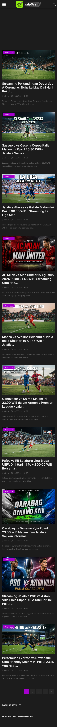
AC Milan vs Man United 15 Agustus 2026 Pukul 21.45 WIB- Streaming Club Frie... (28, 279)
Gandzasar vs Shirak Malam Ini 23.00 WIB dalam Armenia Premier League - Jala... (27, 402)
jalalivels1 (6, 96)
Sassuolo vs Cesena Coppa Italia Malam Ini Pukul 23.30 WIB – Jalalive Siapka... (26, 149)
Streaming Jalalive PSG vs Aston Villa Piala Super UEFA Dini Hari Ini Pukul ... (27, 600)
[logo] (28, 4)
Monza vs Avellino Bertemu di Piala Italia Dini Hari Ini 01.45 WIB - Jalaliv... (27, 340)
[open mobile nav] (4, 4)
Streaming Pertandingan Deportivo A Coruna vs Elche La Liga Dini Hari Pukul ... (27, 87)
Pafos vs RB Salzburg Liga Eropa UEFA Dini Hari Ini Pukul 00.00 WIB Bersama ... (27, 464)
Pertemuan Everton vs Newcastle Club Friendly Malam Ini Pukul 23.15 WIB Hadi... (28, 661)
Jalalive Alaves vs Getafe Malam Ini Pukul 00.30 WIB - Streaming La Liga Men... (28, 211)
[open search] (53, 4)
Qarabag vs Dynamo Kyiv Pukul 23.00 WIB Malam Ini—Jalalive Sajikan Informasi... (25, 532)
